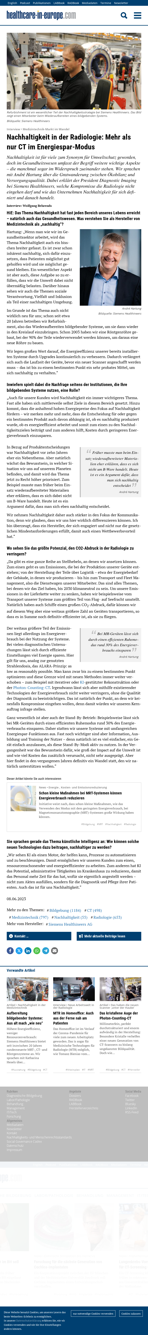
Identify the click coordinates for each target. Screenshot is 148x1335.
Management (16, 1108)
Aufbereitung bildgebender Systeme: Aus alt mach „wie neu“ (25, 1018)
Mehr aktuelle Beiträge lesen (104, 936)
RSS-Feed (132, 1112)
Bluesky (130, 1104)
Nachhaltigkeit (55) (70, 917)
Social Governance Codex (24, 1141)
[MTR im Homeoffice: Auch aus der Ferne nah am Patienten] (74, 989)
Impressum (14, 1150)
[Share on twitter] (19, 950)
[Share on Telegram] (45, 950)
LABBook (59, 3)
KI (82, 682)
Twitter (130, 1100)
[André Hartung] (110, 268)
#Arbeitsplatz (73, 1069)
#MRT (100, 824)
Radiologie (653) (107, 917)
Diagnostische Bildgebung (24, 1096)
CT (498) (94, 910)
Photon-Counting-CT (31, 687)
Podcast (25, 3)
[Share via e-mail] (54, 950)
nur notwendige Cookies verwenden (93, 1313)
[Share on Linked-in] (27, 950)
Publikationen (42, 3)
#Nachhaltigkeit (113, 824)
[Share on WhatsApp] (36, 950)
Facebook (132, 1096)
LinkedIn (131, 1108)
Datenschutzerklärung (28, 1320)
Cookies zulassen (131, 1313)
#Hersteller (134, 1069)
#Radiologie (130, 824)
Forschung (14, 1116)
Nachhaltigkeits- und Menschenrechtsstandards (39, 1137)
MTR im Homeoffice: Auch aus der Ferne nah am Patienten (73, 1018)
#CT (45, 1069)
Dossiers (75, 1096)
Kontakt (12, 1133)
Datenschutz (15, 1145)
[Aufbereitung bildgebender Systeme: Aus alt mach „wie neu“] (27, 989)
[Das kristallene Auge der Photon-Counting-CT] (120, 989)
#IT (83, 1069)
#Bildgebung (88, 824)
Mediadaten (90, 3)
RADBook (73, 3)
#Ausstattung (18, 1069)
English (12, 3)
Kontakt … (21, 936)
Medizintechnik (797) (30, 917)
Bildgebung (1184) (65, 910)
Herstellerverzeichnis (83, 1108)
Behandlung (15, 1104)
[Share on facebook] (10, 950)
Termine (105, 3)
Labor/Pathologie (18, 1100)
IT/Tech (12, 1112)
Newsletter (121, 3)
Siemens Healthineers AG (70, 924)
